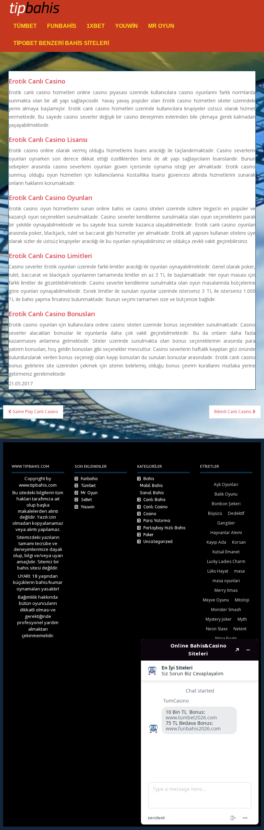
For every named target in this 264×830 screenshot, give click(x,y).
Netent (239, 629)
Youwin (126, 26)
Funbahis (61, 26)
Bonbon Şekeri (226, 504)
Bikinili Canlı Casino (233, 411)
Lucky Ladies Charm (226, 561)
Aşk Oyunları (226, 484)
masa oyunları (226, 581)
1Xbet (96, 26)
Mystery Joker (219, 619)
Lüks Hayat (217, 571)
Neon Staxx (217, 629)
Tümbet (25, 26)
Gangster (226, 523)
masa (239, 571)
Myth (242, 619)
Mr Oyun (161, 26)
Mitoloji (242, 600)
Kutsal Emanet (226, 552)
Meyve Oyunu (216, 600)
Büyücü (215, 513)
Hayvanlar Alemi (226, 532)
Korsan (239, 542)
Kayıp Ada (216, 542)
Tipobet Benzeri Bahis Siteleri (61, 43)
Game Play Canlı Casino (34, 411)
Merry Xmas (226, 590)
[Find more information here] (199, 731)
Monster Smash (226, 609)
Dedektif (236, 513)
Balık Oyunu (226, 494)
